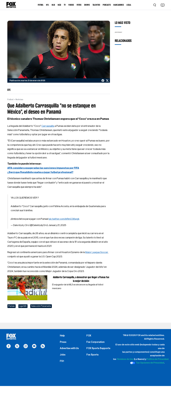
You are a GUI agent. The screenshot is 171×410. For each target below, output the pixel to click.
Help (62, 335)
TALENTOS (96, 5)
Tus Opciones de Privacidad (150, 363)
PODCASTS (107, 5)
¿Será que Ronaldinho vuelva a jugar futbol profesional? (40, 172)
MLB (53, 5)
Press (63, 342)
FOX (88, 335)
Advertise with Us (69, 348)
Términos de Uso (125, 359)
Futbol (10, 100)
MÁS (59, 5)
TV (65, 5)
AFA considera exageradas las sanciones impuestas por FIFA (43, 168)
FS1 (62, 361)
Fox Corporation (95, 342)
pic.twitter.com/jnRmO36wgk (64, 219)
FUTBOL (41, 5)
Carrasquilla (47, 126)
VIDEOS (71, 5)
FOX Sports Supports (98, 348)
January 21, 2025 (57, 225)
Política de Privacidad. (158, 359)
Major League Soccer (96, 252)
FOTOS (79, 5)
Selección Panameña (41, 306)
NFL (47, 5)
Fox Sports (92, 354)
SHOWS (87, 5)
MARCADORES (118, 5)
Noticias (19, 100)
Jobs (62, 354)
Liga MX (23, 306)
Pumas (11, 306)
